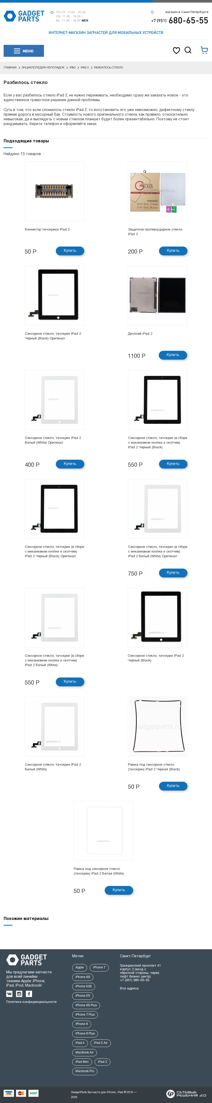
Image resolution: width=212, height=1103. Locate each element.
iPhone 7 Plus (85, 1014)
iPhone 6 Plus (85, 1033)
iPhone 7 (99, 967)
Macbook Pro (84, 1071)
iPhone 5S (82, 995)
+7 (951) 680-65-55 (134, 980)
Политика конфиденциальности (31, 1002)
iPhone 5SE (83, 986)
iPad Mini (82, 1061)
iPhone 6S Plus (86, 1005)
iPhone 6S (82, 977)
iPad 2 (102, 1061)
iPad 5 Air (101, 1043)
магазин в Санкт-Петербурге (186, 12)
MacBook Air (84, 1052)
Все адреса (129, 988)
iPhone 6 (81, 1024)
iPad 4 (80, 1043)
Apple (79, 967)
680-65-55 (179, 20)
